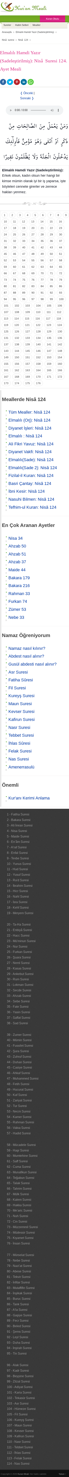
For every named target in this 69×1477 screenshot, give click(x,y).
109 (27, 312)
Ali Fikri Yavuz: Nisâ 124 (30, 444)
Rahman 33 (19, 593)
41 (32, 247)
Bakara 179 (19, 577)
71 (51, 273)
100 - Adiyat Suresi (20, 1387)
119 (6, 325)
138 (17, 344)
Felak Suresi (20, 751)
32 (14, 240)
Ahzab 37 (17, 561)
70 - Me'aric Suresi (19, 1210)
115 (27, 318)
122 (38, 325)
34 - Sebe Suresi (18, 1001)
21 (42, 228)
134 (38, 337)
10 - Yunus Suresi (19, 863)
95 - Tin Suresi (17, 1353)
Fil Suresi (17, 688)
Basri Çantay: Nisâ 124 (29, 483)
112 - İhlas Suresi (18, 1452)
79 (60, 279)
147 (49, 350)
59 (5, 266)
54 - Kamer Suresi (19, 1117)
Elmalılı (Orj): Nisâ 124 (29, 420)
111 (49, 312)
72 (60, 273)
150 (17, 357)
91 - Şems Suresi (18, 1331)
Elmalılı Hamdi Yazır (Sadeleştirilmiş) (35, 32)
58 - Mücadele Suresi (21, 1144)
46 (14, 253)
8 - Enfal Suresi (17, 852)
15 (51, 221)
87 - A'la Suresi (17, 1309)
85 (51, 286)
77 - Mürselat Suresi (20, 1255)
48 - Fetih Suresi (18, 1084)
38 (5, 247)
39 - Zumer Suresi (19, 1034)
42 (42, 247)
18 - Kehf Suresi (18, 907)
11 (14, 221)
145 (27, 350)
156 (17, 363)
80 (5, 286)
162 (17, 370)
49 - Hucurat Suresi (20, 1089)
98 (42, 299)
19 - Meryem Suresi (20, 913)
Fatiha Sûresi (20, 680)
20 (32, 228)
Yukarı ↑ (62, 1474)
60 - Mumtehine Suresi (22, 1155)
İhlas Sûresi (19, 743)
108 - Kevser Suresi (20, 1431)
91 (42, 292)
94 (5, 299)
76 (32, 279)
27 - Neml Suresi (18, 963)
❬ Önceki (26, 93)
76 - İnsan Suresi (18, 1243)
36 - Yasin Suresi (18, 1012)
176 (38, 383)
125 (6, 331)
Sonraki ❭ (27, 98)
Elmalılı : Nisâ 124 (25, 436)
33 (23, 240)
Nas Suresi (18, 759)
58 (60, 260)
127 (27, 331)
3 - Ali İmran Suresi (20, 825)
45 (5, 253)
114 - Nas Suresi (18, 1463)
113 (6, 318)
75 (23, 279)
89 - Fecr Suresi (18, 1320)
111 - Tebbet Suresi (20, 1447)
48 (32, 253)
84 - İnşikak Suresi (19, 1293)
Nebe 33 (16, 617)
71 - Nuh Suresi (17, 1216)
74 (14, 279)
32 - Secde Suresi (19, 990)
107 (6, 312)
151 (27, 357)
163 (27, 370)
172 (60, 376)
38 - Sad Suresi (17, 1023)
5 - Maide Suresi (18, 836)
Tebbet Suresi (21, 735)
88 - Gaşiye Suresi (19, 1315)
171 (49, 376)
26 (23, 234)
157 (27, 363)
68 (23, 273)
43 (51, 247)
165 (49, 370)
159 (49, 363)
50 (51, 253)
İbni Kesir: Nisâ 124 (26, 491)
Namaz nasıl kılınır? (26, 648)
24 (5, 234)
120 (16, 325)
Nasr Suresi (19, 727)
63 (42, 266)
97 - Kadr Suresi (18, 1370)
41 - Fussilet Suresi (20, 1045)
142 (60, 344)
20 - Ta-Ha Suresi (19, 924)
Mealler (36, 25)
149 (6, 357)
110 (38, 312)
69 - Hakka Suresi (19, 1205)
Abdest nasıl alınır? (26, 656)
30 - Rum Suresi (18, 979)
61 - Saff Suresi (17, 1161)
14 (42, 221)
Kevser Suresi (21, 711)
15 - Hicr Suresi (17, 891)
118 (59, 318)
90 (32, 292)
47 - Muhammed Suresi (23, 1078)
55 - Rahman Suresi (20, 1122)
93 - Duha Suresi (18, 1342)
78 (51, 279)
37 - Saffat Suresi (18, 1017)
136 (60, 337)
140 (38, 344)
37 (60, 240)
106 (60, 305)
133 (27, 337)
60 (14, 266)
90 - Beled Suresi (18, 1326)
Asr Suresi (18, 672)
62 (32, 266)
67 (14, 273)
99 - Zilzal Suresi (18, 1381)
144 (17, 350)
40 (23, 247)
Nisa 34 (15, 538)
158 (38, 363)
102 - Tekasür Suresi (21, 1398)
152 (38, 357)
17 (5, 228)
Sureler (7, 25)
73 (5, 279)
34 (32, 240)
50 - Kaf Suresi (17, 1094)
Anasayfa (7, 32)
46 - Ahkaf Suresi (18, 1073)
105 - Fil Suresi (17, 1414)
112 (59, 312)
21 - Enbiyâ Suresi (19, 930)
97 (32, 299)
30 (60, 234)
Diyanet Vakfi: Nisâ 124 (30, 451)
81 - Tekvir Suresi (18, 1276)
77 (42, 279)
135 (49, 337)
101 (6, 305)
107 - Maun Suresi (19, 1425)
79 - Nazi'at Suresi (19, 1265)
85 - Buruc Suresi (18, 1298)
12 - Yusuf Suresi (18, 874)
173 (6, 383)
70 (42, 273)
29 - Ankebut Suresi (20, 974)
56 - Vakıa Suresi (18, 1127)
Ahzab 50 (17, 546)
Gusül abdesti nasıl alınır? (32, 664)
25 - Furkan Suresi (19, 951)
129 (49, 331)
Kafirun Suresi (21, 719)
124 (59, 325)
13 (32, 221)
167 (6, 376)
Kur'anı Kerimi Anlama (29, 798)
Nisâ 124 (23, 40)
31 (5, 240)
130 (60, 331)
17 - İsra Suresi (17, 902)
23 (60, 228)
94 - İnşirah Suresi (19, 1348)
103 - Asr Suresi (18, 1403)
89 (23, 292)
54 (23, 260)
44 (60, 247)
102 (17, 305)
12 (23, 221)
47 (23, 253)
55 (32, 260)
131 (6, 337)
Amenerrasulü (21, 767)
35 (42, 240)
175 (27, 383)
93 (60, 292)
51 (60, 253)
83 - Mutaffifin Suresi (21, 1287)
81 (14, 286)
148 (60, 350)
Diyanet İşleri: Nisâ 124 (29, 428)
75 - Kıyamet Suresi (20, 1237)
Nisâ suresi (8, 40)
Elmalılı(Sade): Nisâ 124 (30, 459)
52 (5, 260)
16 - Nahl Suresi (18, 896)
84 (42, 286)
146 (38, 350)
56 (42, 260)
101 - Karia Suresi (19, 1392)
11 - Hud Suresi (17, 869)
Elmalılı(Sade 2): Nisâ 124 (32, 467)
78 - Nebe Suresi (18, 1260)
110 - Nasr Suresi (18, 1441)
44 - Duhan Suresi (19, 1062)
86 (60, 286)
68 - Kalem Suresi (19, 1199)
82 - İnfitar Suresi (18, 1282)
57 (51, 260)
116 (37, 318)
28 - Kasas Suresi (19, 968)
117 (48, 318)
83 (32, 286)
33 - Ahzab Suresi (19, 995)
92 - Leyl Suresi (17, 1337)
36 (51, 240)
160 (60, 363)
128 (38, 331)
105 (49, 305)
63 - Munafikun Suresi (22, 1172)
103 (27, 305)
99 (51, 299)
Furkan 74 (17, 601)
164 (38, 370)
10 (5, 221)
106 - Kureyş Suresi (20, 1419)
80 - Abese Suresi (19, 1271)
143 (6, 350)
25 (14, 234)
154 (60, 357)
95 (14, 299)
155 (6, 363)
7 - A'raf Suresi (17, 847)
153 (49, 357)
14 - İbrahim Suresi (20, 885)
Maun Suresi (20, 703)
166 (60, 370)
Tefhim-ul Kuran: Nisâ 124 (32, 507)
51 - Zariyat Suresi (19, 1100)
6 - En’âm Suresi (18, 841)
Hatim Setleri (22, 25)
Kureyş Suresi (21, 695)
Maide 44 (16, 569)
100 (61, 299)
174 (17, 383)
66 (5, 273)
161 (6, 370)
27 (32, 234)
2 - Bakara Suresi (18, 820)
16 (60, 221)
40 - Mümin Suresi (19, 1040)
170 (38, 376)
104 (38, 305)
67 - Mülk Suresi (18, 1194)
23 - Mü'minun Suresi (21, 941)
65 (60, 266)
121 (27, 325)
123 (49, 325)
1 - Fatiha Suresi (18, 814)
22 (51, 228)
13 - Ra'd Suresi (18, 880)
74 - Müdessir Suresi (21, 1232)
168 (17, 376)
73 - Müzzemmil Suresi (22, 1227)
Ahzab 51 (17, 554)
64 (51, 266)
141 (49, 344)
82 (23, 286)
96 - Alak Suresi (17, 1365)
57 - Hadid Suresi (19, 1133)
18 (14, 228)
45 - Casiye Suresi (19, 1067)
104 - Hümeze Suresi (21, 1408)
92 (51, 292)
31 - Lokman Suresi (20, 984)
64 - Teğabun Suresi (20, 1177)
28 (42, 234)
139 (27, 344)
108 (17, 312)
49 (42, 253)
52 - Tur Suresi (17, 1106)
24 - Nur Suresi (17, 946)
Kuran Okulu (52, 18)
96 (23, 299)
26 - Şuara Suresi (19, 957)
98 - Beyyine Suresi (20, 1376)
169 (27, 376)
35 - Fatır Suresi (18, 1006)
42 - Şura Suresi (18, 1051)
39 (14, 247)
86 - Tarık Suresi (18, 1304)
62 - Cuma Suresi (19, 1166)
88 (14, 292)
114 (16, 318)
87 (5, 292)
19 (23, 228)
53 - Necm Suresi (18, 1111)
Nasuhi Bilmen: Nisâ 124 (31, 499)
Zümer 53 (17, 609)
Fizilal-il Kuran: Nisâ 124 (30, 475)
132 (17, 337)
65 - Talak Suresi (18, 1183)
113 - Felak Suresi (19, 1458)
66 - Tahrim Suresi (19, 1188)
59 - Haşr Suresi (18, 1150)
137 (6, 344)
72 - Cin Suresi (17, 1221)
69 (32, 273)
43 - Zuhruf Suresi (19, 1056)
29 (51, 234)
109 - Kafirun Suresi (20, 1436)
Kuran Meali (23, 1474)
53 (14, 260)
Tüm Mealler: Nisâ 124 (29, 412)
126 (17, 331)
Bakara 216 (19, 585)
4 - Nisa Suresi (17, 831)
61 (23, 266)
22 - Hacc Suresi (18, 935)
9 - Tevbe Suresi (18, 858)
